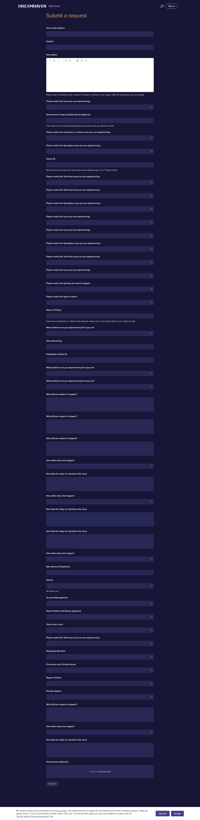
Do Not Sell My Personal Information (33, 816)
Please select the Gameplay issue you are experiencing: (73, 145)
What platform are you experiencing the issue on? (70, 327)
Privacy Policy (61, 811)
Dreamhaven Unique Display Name (68, 114)
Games (49, 579)
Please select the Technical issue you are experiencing (72, 637)
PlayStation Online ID (56, 354)
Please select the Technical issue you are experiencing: (73, 176)
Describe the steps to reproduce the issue (66, 473)
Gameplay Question (55, 651)
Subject (50, 41)
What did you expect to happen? (61, 394)
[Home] (32, 6)
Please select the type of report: (61, 296)
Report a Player (53, 677)
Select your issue (54, 624)
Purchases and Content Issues (61, 664)
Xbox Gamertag (53, 340)
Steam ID (50, 158)
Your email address (55, 28)
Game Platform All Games (63, 611)
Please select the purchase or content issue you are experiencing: (78, 132)
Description (51, 54)
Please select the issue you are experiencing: (68, 101)
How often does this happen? (60, 460)
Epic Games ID (58, 566)
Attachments (57, 761)
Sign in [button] (171, 6)
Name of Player (53, 309)
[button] (162, 6)
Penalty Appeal (53, 691)
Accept (177, 813)
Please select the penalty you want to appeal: (68, 283)
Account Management (57, 597)
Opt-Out (163, 813)
